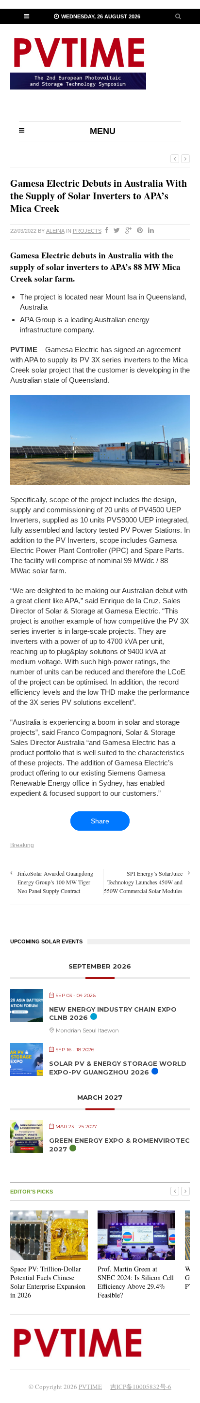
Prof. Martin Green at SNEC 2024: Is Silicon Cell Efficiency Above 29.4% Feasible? (136, 1282)
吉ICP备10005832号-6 (140, 1386)
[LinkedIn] (149, 230)
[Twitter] (115, 230)
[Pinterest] (138, 230)
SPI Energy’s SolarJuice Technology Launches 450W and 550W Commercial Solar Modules (143, 882)
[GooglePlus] (126, 230)
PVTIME (90, 1386)
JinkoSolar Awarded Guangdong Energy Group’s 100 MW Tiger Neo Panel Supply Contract (55, 882)
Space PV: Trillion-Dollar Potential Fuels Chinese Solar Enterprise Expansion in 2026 (47, 1282)
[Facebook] (104, 230)
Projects (87, 231)
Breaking (22, 845)
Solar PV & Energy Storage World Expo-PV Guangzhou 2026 (117, 1068)
